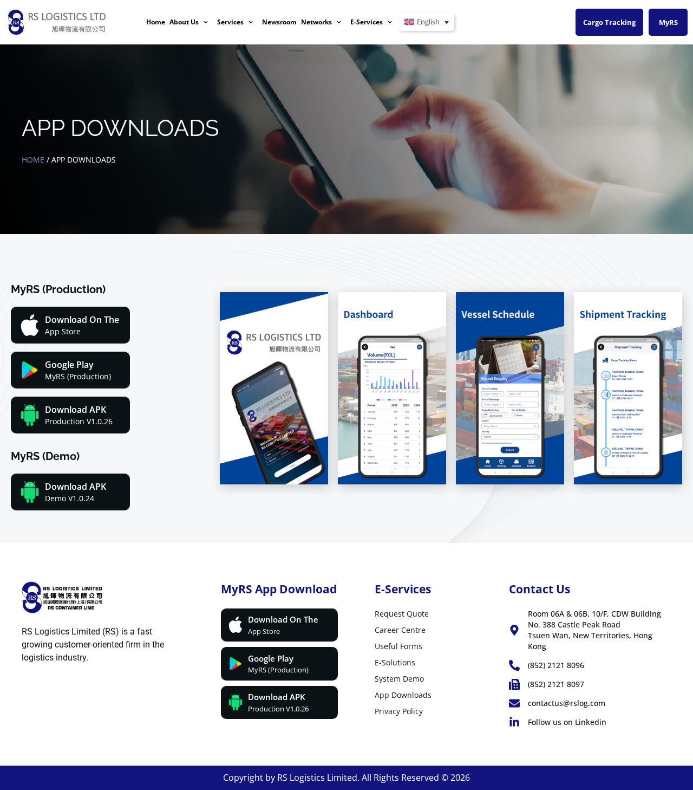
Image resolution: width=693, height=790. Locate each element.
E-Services (366, 22)
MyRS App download (279, 589)
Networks (316, 22)
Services (230, 22)
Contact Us (539, 589)
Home (155, 22)
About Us (184, 22)
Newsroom (279, 22)
